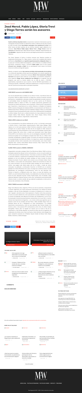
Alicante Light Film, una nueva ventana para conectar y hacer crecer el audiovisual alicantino (70, 265)
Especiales (61, 18)
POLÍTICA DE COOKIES (44, 383)
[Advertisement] (68, 61)
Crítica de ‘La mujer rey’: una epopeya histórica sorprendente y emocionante (70, 114)
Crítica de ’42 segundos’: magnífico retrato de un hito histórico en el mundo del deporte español (71, 127)
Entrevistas (46, 18)
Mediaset (45, 222)
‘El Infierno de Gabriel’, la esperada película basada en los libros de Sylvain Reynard (67, 158)
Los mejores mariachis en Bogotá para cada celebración (12, 337)
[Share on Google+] (17, 37)
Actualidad (7, 23)
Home (9, 18)
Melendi (49, 222)
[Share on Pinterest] (20, 37)
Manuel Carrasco (39, 222)
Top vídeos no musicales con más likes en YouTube (67, 196)
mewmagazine (11, 33)
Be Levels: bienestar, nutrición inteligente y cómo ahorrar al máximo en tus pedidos (46, 264)
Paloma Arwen (16, 267)
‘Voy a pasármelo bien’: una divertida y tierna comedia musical (69, 134)
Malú (54, 221)
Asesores (44, 221)
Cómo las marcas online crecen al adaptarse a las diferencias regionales (20, 273)
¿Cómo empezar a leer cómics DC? (67, 214)
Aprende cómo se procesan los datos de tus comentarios (34, 320)
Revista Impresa (54, 18)
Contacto (52, 383)
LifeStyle (38, 18)
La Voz (51, 221)
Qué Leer (33, 18)
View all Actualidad (29, 364)
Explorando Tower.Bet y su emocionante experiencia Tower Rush (29, 338)
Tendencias (60, 194)
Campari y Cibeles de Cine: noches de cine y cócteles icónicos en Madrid (18, 264)
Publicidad (59, 383)
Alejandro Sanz (38, 221)
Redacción (15, 258)
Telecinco (53, 222)
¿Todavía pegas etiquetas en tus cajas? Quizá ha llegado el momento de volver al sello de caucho (46, 274)
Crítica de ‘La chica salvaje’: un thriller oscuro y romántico (70, 120)
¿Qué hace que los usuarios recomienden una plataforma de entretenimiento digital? (12, 355)
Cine (23, 18)
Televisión (12, 23)
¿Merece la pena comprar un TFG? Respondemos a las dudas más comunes (46, 254)
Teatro (28, 18)
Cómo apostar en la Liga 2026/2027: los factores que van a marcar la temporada (19, 254)
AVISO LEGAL (23, 383)
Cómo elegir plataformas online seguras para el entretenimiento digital (46, 355)
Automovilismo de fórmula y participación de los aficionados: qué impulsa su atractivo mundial (29, 356)
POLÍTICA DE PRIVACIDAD (33, 383)
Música (14, 18)
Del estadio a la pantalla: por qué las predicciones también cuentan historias (47, 338)
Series (18, 18)
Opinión (59, 175)
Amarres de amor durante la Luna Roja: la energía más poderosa (67, 177)
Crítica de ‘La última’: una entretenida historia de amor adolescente (70, 108)
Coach (48, 221)
